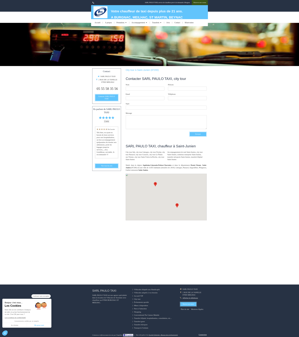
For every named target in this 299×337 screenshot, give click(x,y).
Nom (127, 85)
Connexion (203, 335)
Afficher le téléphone (190, 298)
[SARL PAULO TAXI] (100, 16)
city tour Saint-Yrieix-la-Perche (146, 157)
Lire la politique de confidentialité (15, 318)
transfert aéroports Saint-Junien (178, 157)
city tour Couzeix (142, 154)
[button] (5, 333)
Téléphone (172, 94)
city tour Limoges (142, 152)
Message (129, 113)
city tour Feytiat (155, 152)
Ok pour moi (39, 325)
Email (128, 94)
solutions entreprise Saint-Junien (189, 154)
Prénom (171, 85)
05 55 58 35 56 (107, 89)
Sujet (127, 104)
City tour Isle (130, 152)
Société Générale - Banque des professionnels (163, 335)
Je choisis (14, 325)
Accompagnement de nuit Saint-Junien (181, 152)
